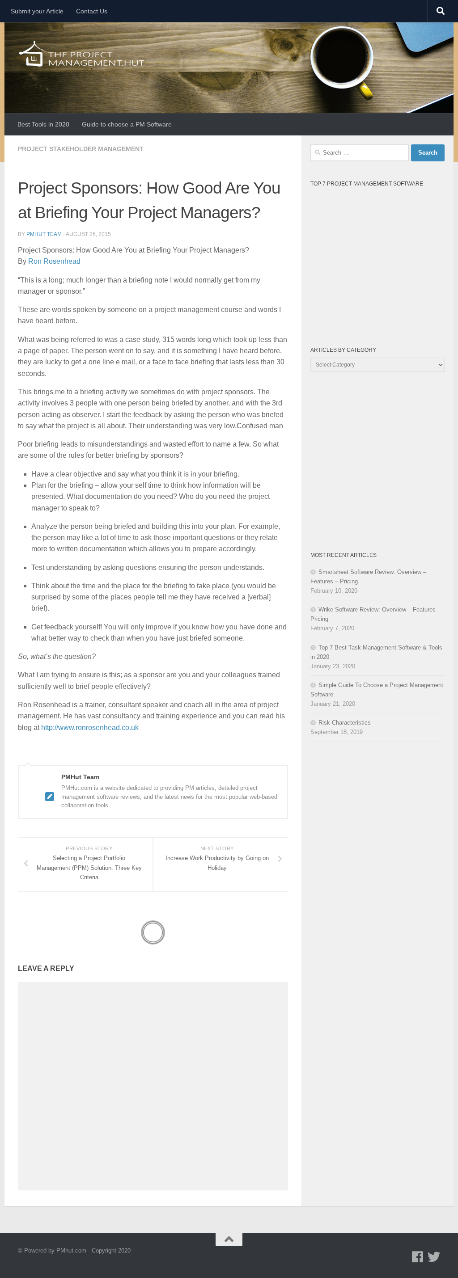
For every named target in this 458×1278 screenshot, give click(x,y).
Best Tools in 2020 (43, 124)
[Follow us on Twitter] (434, 1257)
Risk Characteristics (344, 722)
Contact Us (91, 11)
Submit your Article (37, 11)
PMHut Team (44, 234)
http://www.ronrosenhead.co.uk (90, 727)
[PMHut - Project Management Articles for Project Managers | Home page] (82, 53)
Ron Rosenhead (54, 261)
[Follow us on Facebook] (417, 1257)
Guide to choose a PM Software (127, 124)
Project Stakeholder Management (81, 148)
